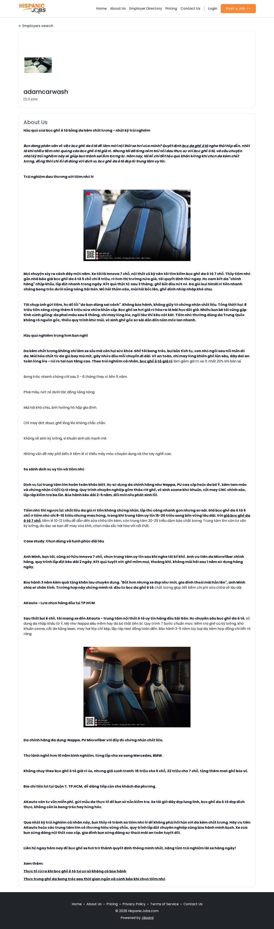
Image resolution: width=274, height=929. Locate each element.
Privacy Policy (134, 904)
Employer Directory (145, 8)
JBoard (147, 917)
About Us (118, 8)
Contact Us (190, 8)
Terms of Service (164, 904)
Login (212, 8)
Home (101, 8)
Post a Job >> (238, 8)
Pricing (171, 8)
